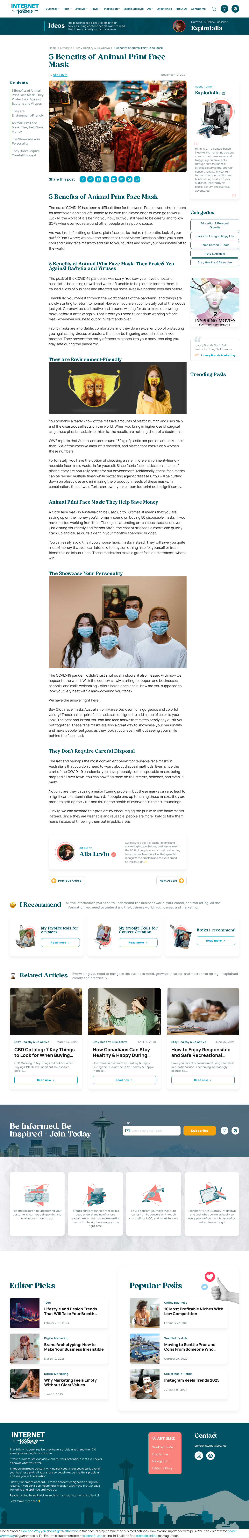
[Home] (25, 8)
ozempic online (146, 1536)
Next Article (168, 880)
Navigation (160, 1461)
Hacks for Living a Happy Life (215, 236)
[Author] (113, 854)
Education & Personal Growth (215, 225)
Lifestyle (80, 9)
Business (51, 9)
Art (149, 9)
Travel (94, 9)
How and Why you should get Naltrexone (49, 1531)
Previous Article (70, 880)
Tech (66, 9)
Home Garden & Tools (215, 245)
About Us (181, 9)
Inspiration (111, 9)
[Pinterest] (235, 9)
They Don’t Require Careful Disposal (26, 153)
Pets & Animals (215, 253)
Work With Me (162, 1447)
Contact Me (198, 9)
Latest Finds (164, 9)
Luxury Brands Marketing (218, 355)
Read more (58, 942)
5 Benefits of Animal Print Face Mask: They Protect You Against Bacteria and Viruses (28, 97)
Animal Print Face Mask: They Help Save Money (27, 127)
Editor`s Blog (162, 1468)
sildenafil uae (92, 1536)
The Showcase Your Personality (26, 141)
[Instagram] (224, 9)
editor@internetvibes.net (210, 1445)
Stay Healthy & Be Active (215, 262)
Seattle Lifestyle (134, 9)
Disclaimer (160, 1454)
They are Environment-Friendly (28, 113)
